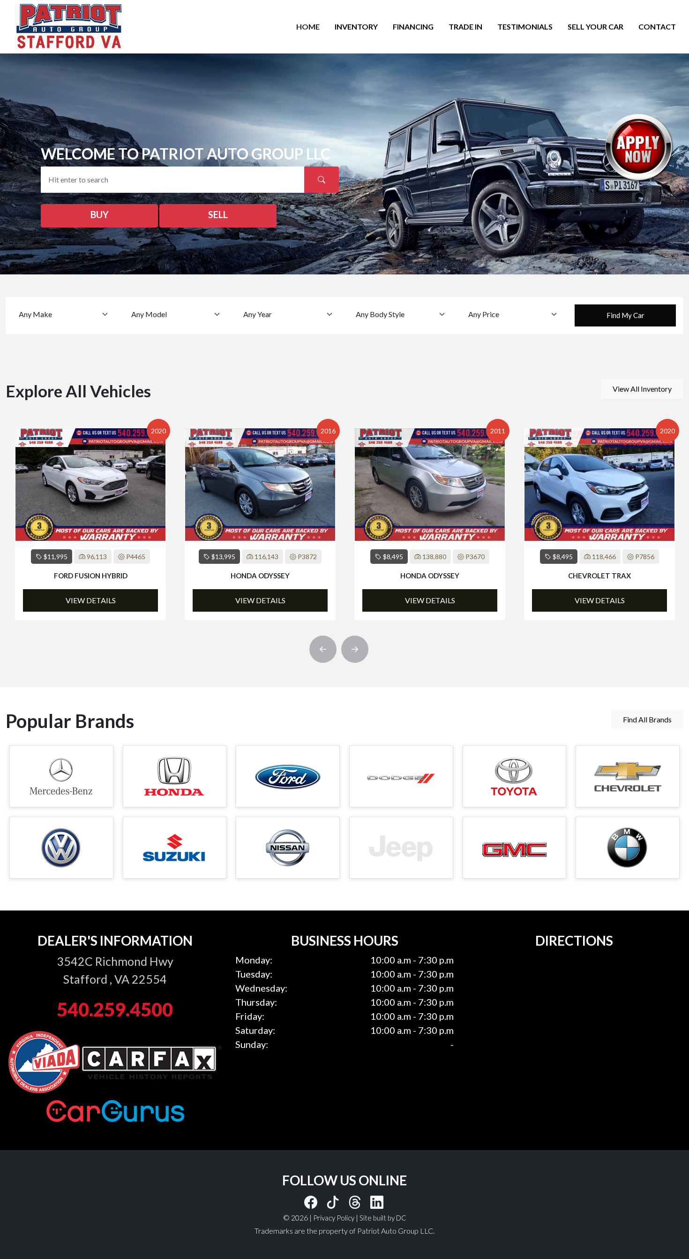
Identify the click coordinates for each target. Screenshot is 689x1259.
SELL (218, 214)
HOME (308, 26)
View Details (91, 600)
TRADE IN (465, 26)
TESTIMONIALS (525, 26)
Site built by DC (382, 1217)
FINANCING (413, 26)
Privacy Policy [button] (333, 1217)
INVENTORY (356, 26)
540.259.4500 (115, 1009)
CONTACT (657, 26)
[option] (90, 524)
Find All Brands (647, 719)
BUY (99, 214)
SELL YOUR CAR (595, 26)
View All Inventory (642, 388)
